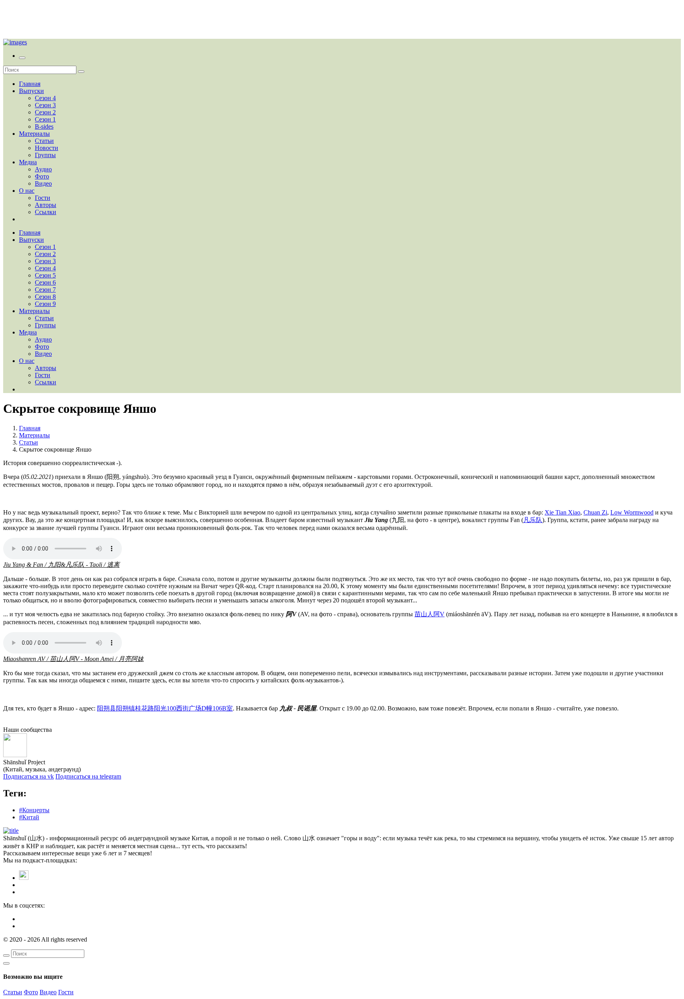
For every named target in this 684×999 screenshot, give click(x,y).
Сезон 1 (45, 119)
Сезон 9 (45, 303)
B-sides (44, 126)
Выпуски (31, 90)
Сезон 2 (45, 112)
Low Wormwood (632, 512)
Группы (45, 155)
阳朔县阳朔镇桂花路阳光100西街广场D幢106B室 (165, 708)
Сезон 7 (45, 289)
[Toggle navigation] (22, 58)
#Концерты (34, 810)
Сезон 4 (45, 98)
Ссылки (45, 212)
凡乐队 (532, 520)
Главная (29, 83)
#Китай (29, 817)
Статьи (44, 140)
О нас (26, 190)
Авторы (45, 204)
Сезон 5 (45, 275)
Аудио (43, 169)
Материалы (34, 133)
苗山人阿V (429, 614)
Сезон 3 (45, 105)
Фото (42, 176)
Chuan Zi (595, 512)
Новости (46, 147)
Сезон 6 (45, 282)
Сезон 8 (45, 296)
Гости (42, 197)
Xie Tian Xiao (562, 512)
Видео (43, 183)
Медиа (28, 162)
